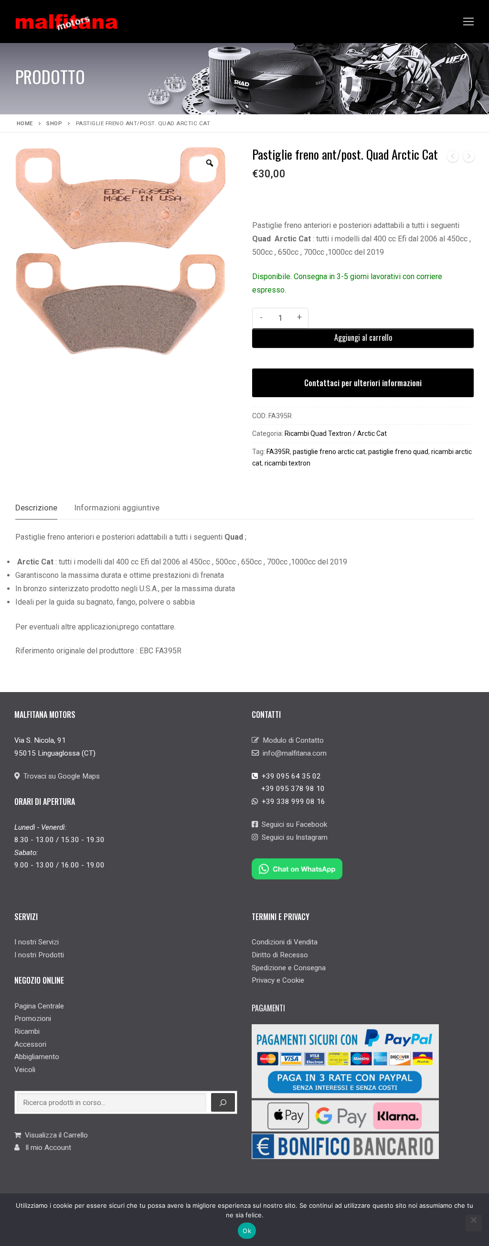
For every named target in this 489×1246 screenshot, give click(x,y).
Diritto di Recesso (280, 955)
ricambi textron (287, 463)
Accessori (30, 1044)
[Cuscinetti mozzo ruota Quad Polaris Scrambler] (469, 158)
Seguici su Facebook (292, 824)
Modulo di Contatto (291, 740)
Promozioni (32, 1018)
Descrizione (36, 507)
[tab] (36, 508)
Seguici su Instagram (293, 837)
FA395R (278, 451)
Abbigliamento (36, 1056)
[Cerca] (223, 1102)
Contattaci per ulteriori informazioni (363, 383)
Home (25, 123)
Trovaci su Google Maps (60, 776)
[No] (474, 1223)
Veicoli (24, 1069)
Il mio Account (45, 1147)
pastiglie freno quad (398, 451)
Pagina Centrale (39, 1006)
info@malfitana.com (293, 753)
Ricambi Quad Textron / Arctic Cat (336, 433)
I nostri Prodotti (39, 955)
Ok (247, 1231)
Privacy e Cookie (278, 980)
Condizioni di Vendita (285, 942)
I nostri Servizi (36, 942)
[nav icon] (468, 21)
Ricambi (27, 1031)
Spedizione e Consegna (289, 968)
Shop (54, 123)
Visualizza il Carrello (54, 1135)
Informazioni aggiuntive (116, 507)
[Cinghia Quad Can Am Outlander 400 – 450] (452, 158)
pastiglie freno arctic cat (329, 451)
